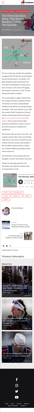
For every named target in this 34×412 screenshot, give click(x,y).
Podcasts (11, 11)
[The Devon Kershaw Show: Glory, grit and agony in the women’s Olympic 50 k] (16, 314)
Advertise (26, 403)
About (12, 403)
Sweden (6, 199)
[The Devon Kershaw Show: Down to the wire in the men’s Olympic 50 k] (16, 347)
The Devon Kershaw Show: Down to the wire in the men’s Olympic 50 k (17, 354)
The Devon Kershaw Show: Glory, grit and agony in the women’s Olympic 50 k (16, 320)
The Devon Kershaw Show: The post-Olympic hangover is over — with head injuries (16, 288)
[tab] (3, 246)
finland (6, 196)
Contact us (23, 405)
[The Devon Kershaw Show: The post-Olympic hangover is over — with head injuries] (16, 281)
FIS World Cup (16, 196)
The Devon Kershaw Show (22, 11)
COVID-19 (6, 192)
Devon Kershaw (6, 29)
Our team (19, 403)
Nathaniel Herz (27, 295)
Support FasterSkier (13, 405)
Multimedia (5, 11)
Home (6, 403)
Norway (27, 196)
